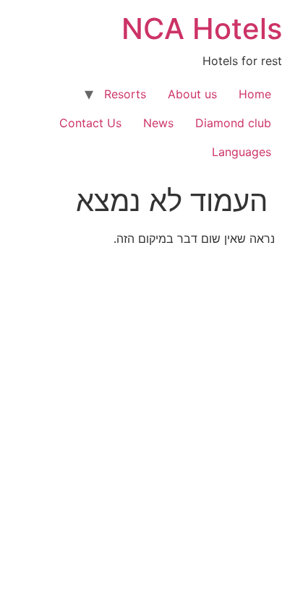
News (158, 123)
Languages (241, 152)
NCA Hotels (201, 28)
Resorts (125, 94)
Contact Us (90, 123)
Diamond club (233, 123)
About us (192, 94)
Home (255, 94)
